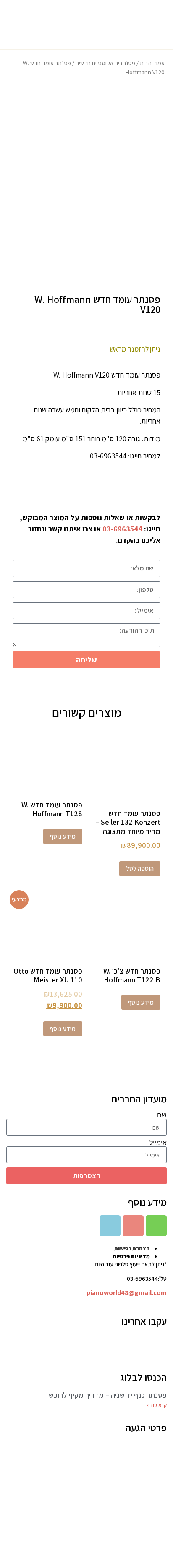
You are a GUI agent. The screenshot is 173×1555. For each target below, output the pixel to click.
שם (162, 1115)
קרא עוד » (156, 1405)
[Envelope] (133, 1225)
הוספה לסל (140, 868)
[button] (157, 24)
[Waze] (110, 1225)
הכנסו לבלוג (143, 1377)
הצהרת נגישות (132, 1248)
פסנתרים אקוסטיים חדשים (105, 63)
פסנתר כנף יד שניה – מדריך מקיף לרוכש (108, 1395)
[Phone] (156, 1225)
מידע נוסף (63, 836)
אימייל (158, 1143)
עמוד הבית (152, 63)
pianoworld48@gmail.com (126, 1292)
